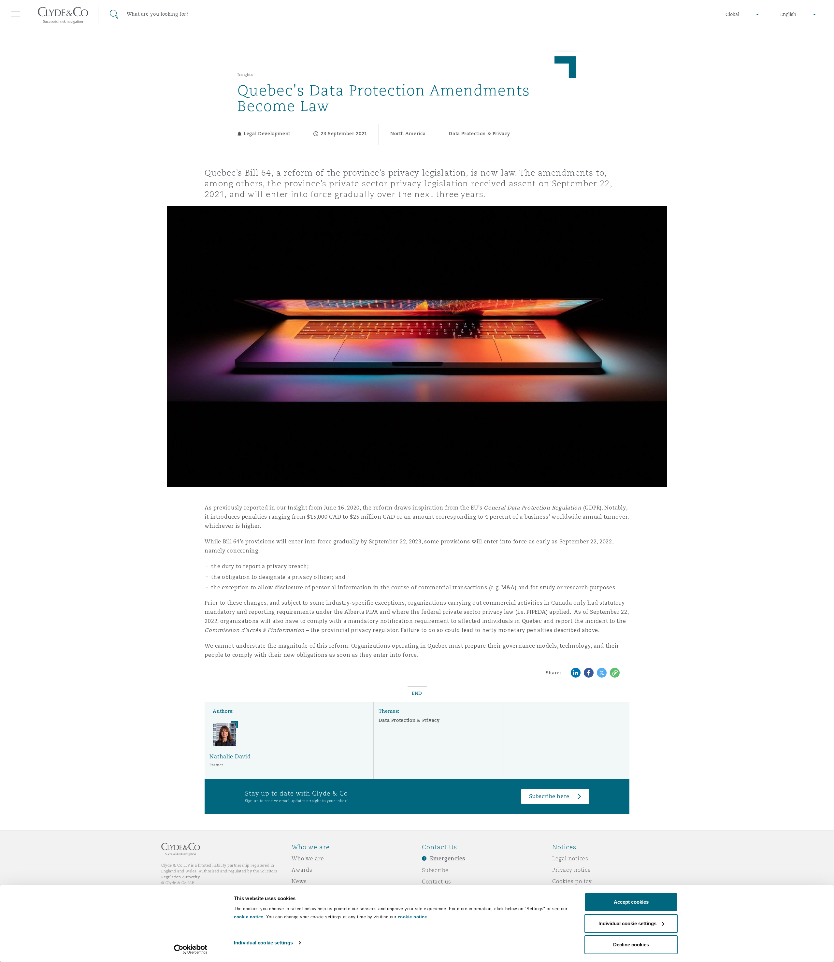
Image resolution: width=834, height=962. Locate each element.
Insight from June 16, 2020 (324, 507)
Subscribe (435, 870)
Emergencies (447, 858)
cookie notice (248, 916)
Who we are (308, 858)
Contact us (436, 881)
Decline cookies (631, 944)
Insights (245, 74)
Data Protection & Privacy (409, 720)
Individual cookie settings (263, 942)
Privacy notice (571, 870)
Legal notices (570, 858)
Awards (302, 870)
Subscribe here (549, 796)
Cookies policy (572, 881)
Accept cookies (631, 902)
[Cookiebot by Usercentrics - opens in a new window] (190, 949)
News (299, 881)
